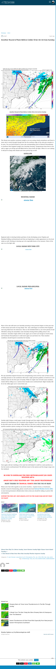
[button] (3, 571)
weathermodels (42, 558)
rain (37, 557)
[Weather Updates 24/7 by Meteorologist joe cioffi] (8, 3)
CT (7, 557)
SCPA (39, 557)
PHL (34, 557)
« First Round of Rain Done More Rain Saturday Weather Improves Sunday (23, 553)
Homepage (3, 32)
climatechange (25, 558)
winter (8, 32)
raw (33, 558)
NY (24, 557)
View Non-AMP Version (48, 634)
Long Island (19, 557)
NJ (23, 557)
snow (48, 557)
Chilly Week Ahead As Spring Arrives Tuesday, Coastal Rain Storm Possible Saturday (26, 516)
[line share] (23, 571)
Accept (36, 660)
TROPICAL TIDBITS (26, 484)
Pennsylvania (29, 557)
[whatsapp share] (19, 571)
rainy (31, 558)
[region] (28, 18)
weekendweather (50, 558)
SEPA (42, 557)
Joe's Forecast (12, 557)
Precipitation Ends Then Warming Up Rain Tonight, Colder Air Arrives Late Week (44, 516)
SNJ (45, 557)
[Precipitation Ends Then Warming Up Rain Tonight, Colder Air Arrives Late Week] (45, 512)
